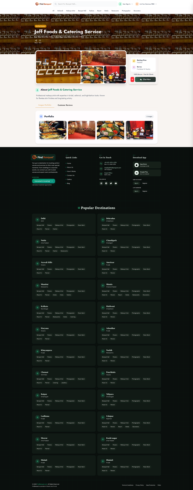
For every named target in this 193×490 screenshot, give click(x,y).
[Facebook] (106, 183)
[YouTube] (116, 183)
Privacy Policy (140, 485)
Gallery (69, 179)
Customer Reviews (65, 105)
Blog (68, 183)
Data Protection (150, 485)
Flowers (49, 225)
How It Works (71, 171)
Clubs (61, 295)
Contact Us (70, 175)
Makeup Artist (70, 11)
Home (69, 163)
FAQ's (159, 485)
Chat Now (147, 79)
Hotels (106, 11)
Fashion (91, 11)
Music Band (81, 225)
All (53, 11)
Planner (47, 229)
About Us (70, 167)
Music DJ (39, 229)
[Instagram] (101, 183)
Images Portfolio (44, 105)
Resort (99, 11)
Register (145, 183)
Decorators (137, 11)
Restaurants (115, 11)
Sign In (136, 183)
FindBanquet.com (42, 484)
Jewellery (64, 383)
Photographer (126, 11)
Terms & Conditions (127, 485)
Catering (72, 317)
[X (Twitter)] (111, 183)
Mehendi (60, 11)
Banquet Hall (82, 11)
